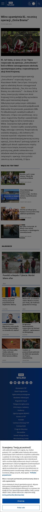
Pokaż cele (21, 508)
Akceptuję (21, 501)
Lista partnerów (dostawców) (13, 495)
